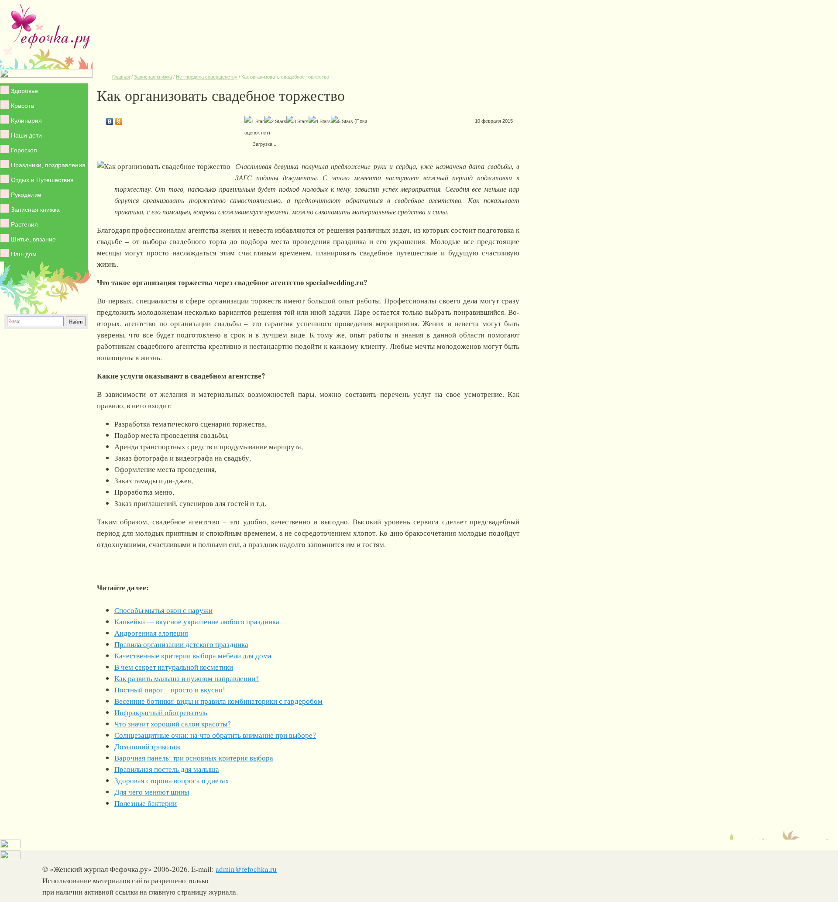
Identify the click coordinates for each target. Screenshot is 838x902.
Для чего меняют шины (151, 792)
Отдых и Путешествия (42, 179)
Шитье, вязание (33, 239)
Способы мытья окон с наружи (163, 610)
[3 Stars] (297, 121)
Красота (22, 105)
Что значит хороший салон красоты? (172, 724)
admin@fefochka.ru (246, 869)
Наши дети (26, 135)
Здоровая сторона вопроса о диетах (171, 780)
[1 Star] (254, 121)
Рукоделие (26, 194)
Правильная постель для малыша (166, 769)
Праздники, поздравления (48, 165)
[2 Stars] (275, 121)
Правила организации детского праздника (181, 644)
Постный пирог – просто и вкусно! (169, 690)
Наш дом (24, 254)
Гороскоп (24, 150)
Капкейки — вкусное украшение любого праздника (196, 621)
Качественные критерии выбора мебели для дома (192, 656)
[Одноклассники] (119, 119)
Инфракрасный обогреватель (160, 712)
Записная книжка (35, 209)
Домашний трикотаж (147, 746)
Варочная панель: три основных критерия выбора (193, 758)
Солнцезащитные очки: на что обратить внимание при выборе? (215, 735)
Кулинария (26, 120)
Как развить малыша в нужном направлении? (186, 678)
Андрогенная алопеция (151, 633)
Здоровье (24, 90)
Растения (24, 224)
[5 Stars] (342, 121)
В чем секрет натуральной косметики (173, 667)
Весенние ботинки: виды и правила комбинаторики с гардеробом (218, 701)
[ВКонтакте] (109, 119)
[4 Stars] (320, 121)
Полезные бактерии (145, 803)
